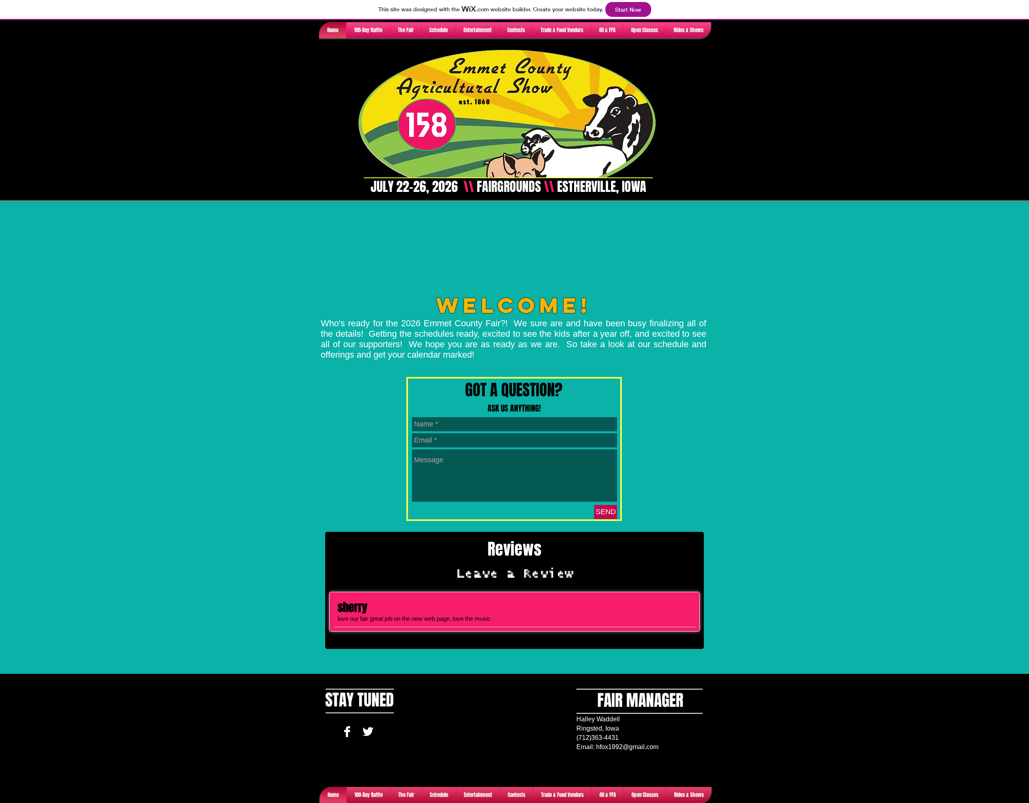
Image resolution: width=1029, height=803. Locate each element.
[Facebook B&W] (347, 731)
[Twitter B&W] (368, 731)
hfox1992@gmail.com (627, 746)
